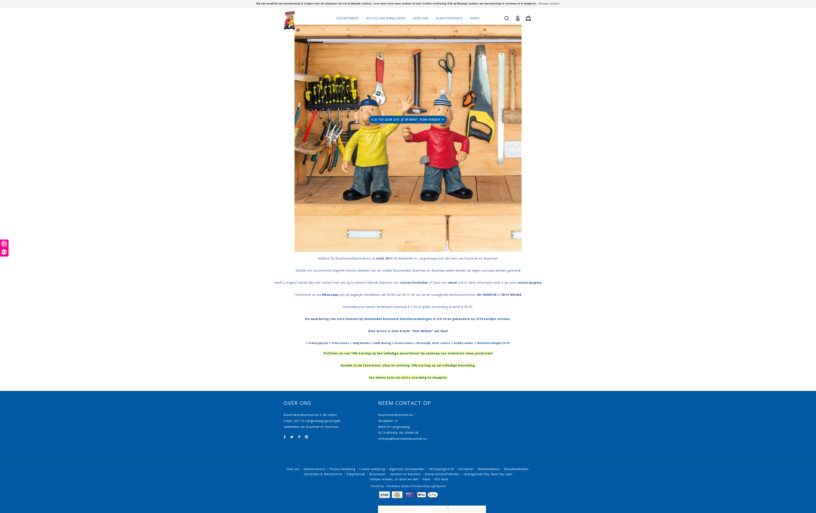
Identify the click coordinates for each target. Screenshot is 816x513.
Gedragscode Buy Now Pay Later (488, 474)
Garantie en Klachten (405, 474)
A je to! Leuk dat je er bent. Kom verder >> (408, 119)
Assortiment (348, 18)
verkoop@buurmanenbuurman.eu (402, 439)
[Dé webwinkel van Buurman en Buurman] (289, 20)
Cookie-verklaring (372, 469)
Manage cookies (549, 3)
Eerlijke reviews (463, 343)
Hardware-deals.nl (400, 486)
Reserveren (377, 474)
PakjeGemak (355, 474)
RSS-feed (441, 479)
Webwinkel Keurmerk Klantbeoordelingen (398, 319)
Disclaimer (466, 469)
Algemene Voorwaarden (406, 469)
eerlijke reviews (497, 319)
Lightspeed (438, 486)
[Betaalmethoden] (408, 497)
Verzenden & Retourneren (323, 474)
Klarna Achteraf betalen (442, 474)
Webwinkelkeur (489, 469)
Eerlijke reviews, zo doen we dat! (394, 479)
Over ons (420, 18)
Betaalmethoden (516, 469)
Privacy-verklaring (342, 469)
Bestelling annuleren (385, 18)
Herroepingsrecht (441, 469)
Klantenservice (449, 18)
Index (475, 18)
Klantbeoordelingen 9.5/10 (493, 343)
